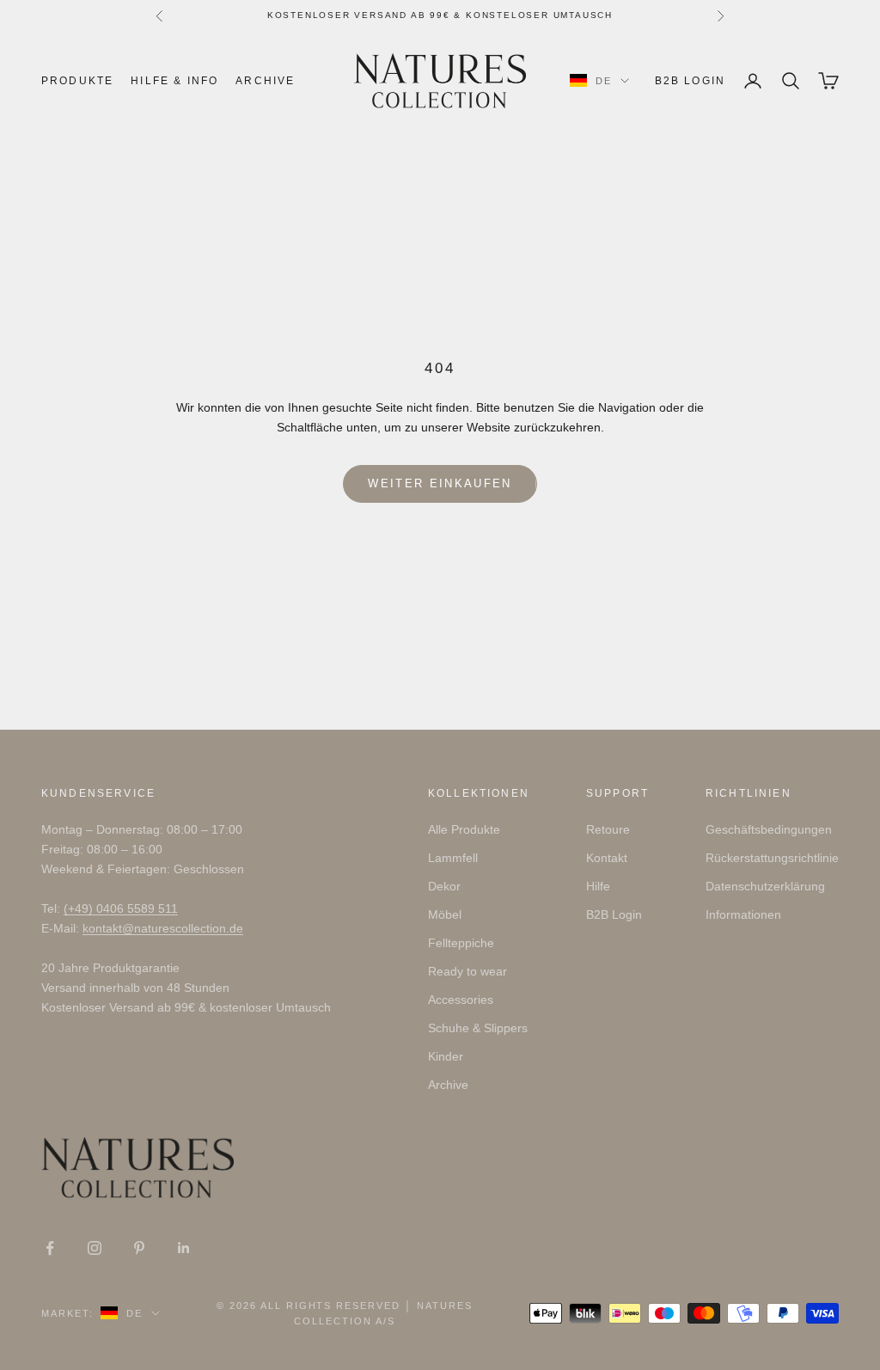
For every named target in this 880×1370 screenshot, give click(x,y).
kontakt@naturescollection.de (162, 928)
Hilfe (598, 886)
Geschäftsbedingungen (769, 829)
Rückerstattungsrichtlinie (772, 858)
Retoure (608, 829)
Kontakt (606, 858)
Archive (265, 81)
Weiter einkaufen (439, 483)
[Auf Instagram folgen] (94, 1248)
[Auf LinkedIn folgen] (183, 1248)
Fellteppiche (461, 943)
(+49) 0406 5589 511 (121, 908)
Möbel (444, 914)
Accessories (460, 999)
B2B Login (690, 81)
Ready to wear (467, 971)
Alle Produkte (464, 829)
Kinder (445, 1056)
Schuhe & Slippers (478, 1028)
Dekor (444, 886)
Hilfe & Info (174, 81)
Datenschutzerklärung (765, 886)
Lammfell (453, 858)
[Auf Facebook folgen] (49, 1248)
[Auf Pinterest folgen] (139, 1248)
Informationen (743, 914)
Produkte (77, 81)
